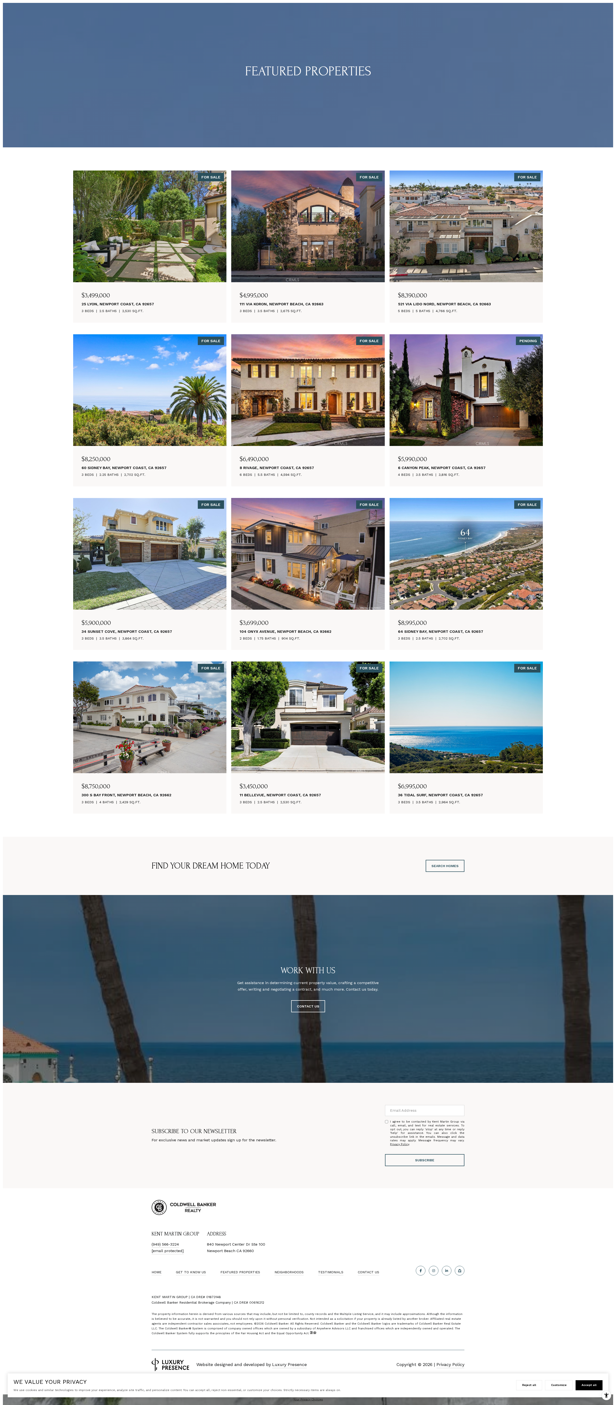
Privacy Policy (399, 1144)
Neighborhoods (289, 1272)
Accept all (589, 1385)
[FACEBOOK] (420, 1270)
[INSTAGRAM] (433, 1270)
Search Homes (445, 866)
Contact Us (368, 1272)
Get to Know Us (191, 1272)
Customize (559, 1385)
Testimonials (330, 1272)
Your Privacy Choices (308, 1399)
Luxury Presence (289, 1364)
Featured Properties (240, 1272)
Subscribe (424, 1160)
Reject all (529, 1385)
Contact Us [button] (308, 1006)
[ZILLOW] (459, 1270)
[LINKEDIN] (446, 1270)
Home (156, 1272)
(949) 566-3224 (165, 1244)
